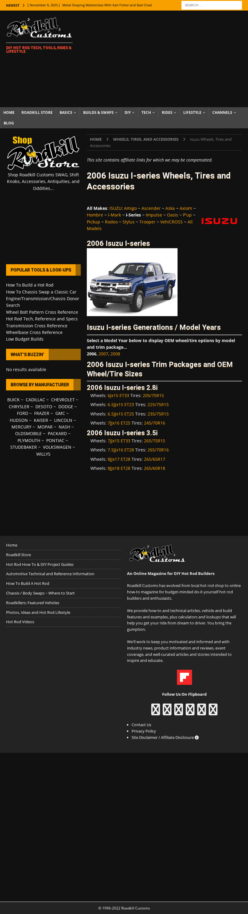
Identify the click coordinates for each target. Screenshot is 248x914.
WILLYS (43, 454)
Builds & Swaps (98, 112)
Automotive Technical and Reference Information (50, 573)
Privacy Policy (144, 731)
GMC (60, 413)
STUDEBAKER (23, 447)
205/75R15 (153, 395)
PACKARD (57, 433)
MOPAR (45, 427)
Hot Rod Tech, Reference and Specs (42, 319)
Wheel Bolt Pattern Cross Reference (42, 312)
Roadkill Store (37, 112)
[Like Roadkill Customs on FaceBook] (155, 712)
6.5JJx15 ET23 (121, 404)
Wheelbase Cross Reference (34, 332)
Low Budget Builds (25, 339)
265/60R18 (154, 468)
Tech (146, 112)
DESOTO (43, 406)
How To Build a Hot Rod (30, 285)
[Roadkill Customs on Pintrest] (178, 712)
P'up (187, 215)
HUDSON (19, 420)
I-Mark (114, 215)
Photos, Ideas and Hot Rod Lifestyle (38, 612)
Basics (66, 112)
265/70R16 (158, 450)
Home (9, 112)
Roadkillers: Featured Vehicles (32, 602)
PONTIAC (55, 440)
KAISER (41, 420)
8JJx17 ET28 (119, 459)
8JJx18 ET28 (119, 468)
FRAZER (41, 413)
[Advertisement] (166, 59)
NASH (64, 427)
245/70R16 (154, 423)
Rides (167, 112)
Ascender (151, 208)
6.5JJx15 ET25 (121, 414)
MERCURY (21, 427)
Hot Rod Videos (20, 621)
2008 (115, 354)
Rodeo (111, 222)
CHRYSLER (19, 406)
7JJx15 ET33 (119, 441)
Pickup (93, 222)
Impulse (154, 215)
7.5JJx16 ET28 (121, 450)
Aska (170, 208)
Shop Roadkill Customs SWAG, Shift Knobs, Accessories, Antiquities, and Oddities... (43, 181)
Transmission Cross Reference (36, 326)
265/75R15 (154, 441)
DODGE (65, 406)
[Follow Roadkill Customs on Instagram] (167, 712)
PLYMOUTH (29, 440)
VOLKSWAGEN (57, 447)
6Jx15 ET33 (118, 395)
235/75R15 (158, 414)
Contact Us (141, 724)
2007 (103, 354)
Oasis (172, 215)
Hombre (95, 215)
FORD (22, 413)
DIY (128, 112)
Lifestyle (192, 112)
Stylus (128, 222)
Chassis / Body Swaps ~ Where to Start (40, 593)
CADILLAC (35, 399)
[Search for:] (211, 5)
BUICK (13, 399)
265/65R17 (154, 459)
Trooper (147, 222)
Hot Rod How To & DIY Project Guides (39, 564)
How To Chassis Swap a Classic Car (41, 292)
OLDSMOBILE (28, 433)
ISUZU (115, 208)
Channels (222, 112)
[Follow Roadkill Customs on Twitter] (201, 712)
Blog (9, 123)
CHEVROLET (63, 399)
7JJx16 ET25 (119, 423)
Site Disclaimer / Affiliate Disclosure (163, 737)
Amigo (130, 208)
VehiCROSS (171, 222)
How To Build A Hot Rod (27, 583)
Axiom (186, 208)
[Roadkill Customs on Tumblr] (190, 712)
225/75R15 (158, 404)
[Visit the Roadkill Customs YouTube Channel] (213, 712)
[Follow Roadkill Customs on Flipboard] (184, 681)
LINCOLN (63, 420)
